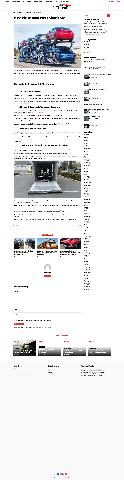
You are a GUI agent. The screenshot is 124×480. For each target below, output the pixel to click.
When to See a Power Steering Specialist (93, 26)
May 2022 (86, 208)
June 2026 (86, 137)
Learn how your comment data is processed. (42, 327)
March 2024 (86, 176)
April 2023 (86, 193)
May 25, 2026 (92, 354)
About (49, 370)
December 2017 (87, 286)
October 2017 (86, 289)
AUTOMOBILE (48, 1)
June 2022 (86, 207)
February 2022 (87, 213)
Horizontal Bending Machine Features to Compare (95, 32)
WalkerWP (75, 477)
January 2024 (86, 179)
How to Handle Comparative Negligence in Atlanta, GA (96, 28)
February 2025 (87, 159)
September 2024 (87, 166)
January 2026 (86, 143)
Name (16, 309)
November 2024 (87, 163)
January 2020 (86, 250)
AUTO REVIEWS (38, 1)
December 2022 (87, 199)
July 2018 (86, 275)
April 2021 (86, 229)
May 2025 (86, 154)
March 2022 (86, 211)
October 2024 (87, 165)
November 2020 (87, 236)
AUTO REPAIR (27, 1)
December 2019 (87, 252)
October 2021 (86, 219)
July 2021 (86, 224)
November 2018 (87, 269)
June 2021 (86, 225)
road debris (40, 112)
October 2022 (86, 201)
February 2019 (87, 264)
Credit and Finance (88, 50)
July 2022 (86, 205)
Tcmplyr (16, 21)
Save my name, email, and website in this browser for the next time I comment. (33, 320)
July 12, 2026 (17, 354)
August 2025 (86, 149)
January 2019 (86, 266)
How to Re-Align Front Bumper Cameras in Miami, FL (95, 23)
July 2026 (86, 135)
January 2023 (86, 197)
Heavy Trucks (87, 52)
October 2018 (86, 270)
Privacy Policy (51, 373)
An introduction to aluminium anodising (93, 35)
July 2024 (86, 170)
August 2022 (86, 204)
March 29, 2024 (22, 21)
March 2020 (86, 249)
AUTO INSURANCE (87, 43)
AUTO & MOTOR (16, 1)
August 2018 (86, 273)
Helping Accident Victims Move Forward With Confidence (23, 252)
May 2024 (86, 173)
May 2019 (86, 260)
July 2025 (86, 151)
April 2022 (86, 210)
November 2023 (87, 182)
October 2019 (86, 255)
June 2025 (86, 153)
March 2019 (86, 263)
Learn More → (47, 276)
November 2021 (87, 218)
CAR (56, 1)
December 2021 (87, 216)
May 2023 (86, 191)
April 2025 (86, 156)
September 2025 (87, 148)
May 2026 (86, 139)
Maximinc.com (17, 153)
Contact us (50, 372)
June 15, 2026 (42, 354)
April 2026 (86, 140)
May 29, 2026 (67, 354)
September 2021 (87, 221)
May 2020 (86, 246)
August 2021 (86, 222)
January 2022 (86, 215)
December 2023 (87, 180)
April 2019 (86, 261)
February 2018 (87, 283)
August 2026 (86, 134)
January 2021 (86, 233)
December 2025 (87, 145)
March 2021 (86, 230)
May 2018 (86, 278)
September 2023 (87, 185)
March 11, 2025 (63, 256)
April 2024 (86, 174)
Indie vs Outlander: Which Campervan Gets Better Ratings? (47, 252)
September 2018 (87, 272)
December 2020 (87, 235)
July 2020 (86, 242)
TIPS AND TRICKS (64, 1)
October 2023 (87, 184)
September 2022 (87, 202)
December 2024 (87, 162)
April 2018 (86, 280)
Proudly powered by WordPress (53, 477)
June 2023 (86, 190)
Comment (16, 291)
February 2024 (87, 177)
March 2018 (86, 281)
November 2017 (87, 287)
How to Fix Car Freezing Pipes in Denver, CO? (94, 21)
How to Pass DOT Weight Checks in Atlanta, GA (94, 29)
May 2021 (86, 227)
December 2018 (87, 267)
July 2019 (86, 256)
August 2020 (86, 241)
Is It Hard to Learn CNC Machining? (91, 34)
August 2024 (86, 168)
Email (15, 314)
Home (7, 1)
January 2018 (86, 284)
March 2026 (86, 142)
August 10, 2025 (40, 256)
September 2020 (87, 239)
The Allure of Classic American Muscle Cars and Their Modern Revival (70, 252)
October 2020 (87, 238)
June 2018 (86, 277)
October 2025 (87, 146)
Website (50, 314)
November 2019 (87, 253)
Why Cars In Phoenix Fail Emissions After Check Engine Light (97, 31)
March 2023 (86, 194)
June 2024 (86, 171)
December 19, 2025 (18, 256)
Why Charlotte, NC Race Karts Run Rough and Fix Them (96, 24)
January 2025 (86, 160)
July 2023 (86, 188)
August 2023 (86, 187)
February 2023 (87, 196)
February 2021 (87, 232)
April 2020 (86, 247)
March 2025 (86, 157)
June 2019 (86, 258)
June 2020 (86, 244)
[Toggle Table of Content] (26, 79)
